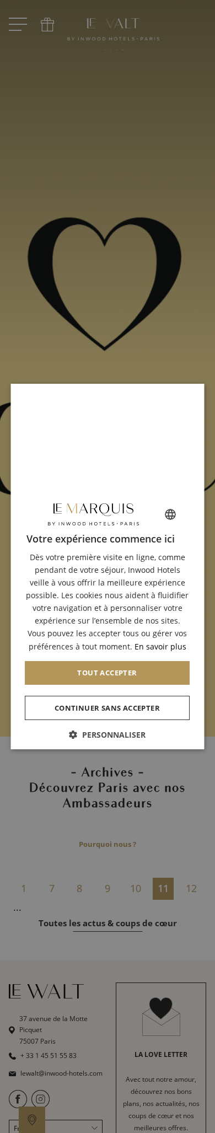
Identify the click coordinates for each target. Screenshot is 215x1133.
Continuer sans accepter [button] (107, 708)
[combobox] (170, 514)
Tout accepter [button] (107, 673)
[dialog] (108, 567)
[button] (108, 734)
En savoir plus (160, 646)
